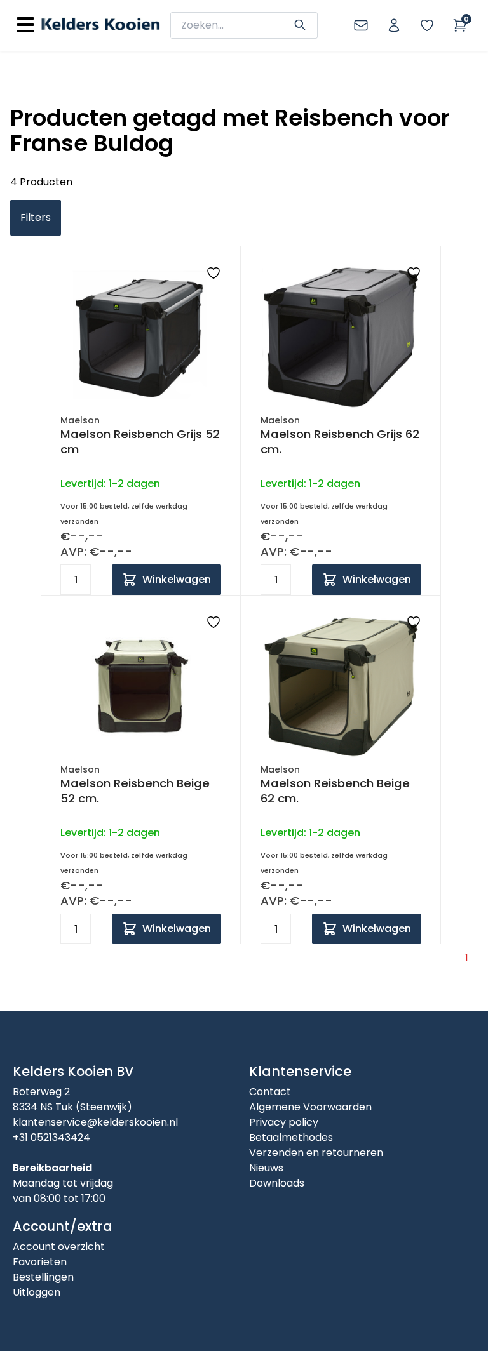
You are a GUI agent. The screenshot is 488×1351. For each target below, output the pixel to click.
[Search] (300, 23)
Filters (35, 217)
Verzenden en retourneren (316, 1152)
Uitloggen (36, 1292)
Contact (270, 1091)
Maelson (80, 420)
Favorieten (40, 1261)
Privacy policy (283, 1122)
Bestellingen (43, 1277)
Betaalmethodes (291, 1137)
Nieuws (266, 1168)
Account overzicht (59, 1246)
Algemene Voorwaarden (310, 1107)
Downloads (276, 1183)
